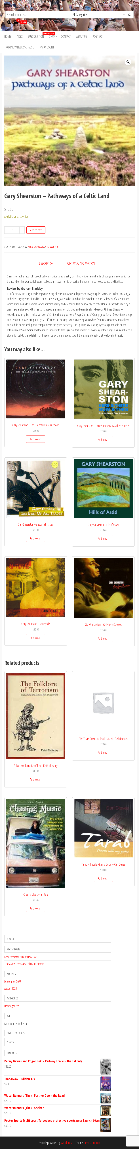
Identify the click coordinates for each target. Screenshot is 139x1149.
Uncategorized (51, 246)
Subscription (37, 35)
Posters (97, 36)
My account (47, 47)
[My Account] (9, 22)
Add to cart (36, 230)
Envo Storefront (92, 1142)
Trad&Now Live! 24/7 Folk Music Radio (24, 964)
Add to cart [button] (35, 439)
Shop (52, 36)
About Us (81, 36)
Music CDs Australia (36, 246)
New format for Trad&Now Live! (20, 957)
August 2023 (10, 988)
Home (7, 36)
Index (19, 36)
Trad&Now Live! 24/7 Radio (19, 47)
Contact (66, 36)
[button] (128, 62)
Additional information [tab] (81, 263)
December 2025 (12, 981)
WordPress (67, 1142)
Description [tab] (46, 263)
